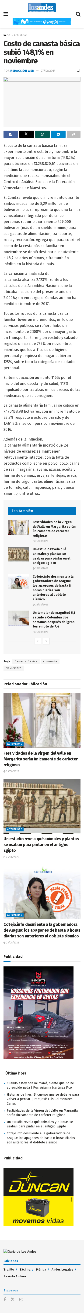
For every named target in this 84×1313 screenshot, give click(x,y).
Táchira (25, 1269)
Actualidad (21, 35)
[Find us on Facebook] (5, 1300)
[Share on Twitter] (26, 134)
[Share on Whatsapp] (42, 134)
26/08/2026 (41, 541)
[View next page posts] (46, 641)
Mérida (41, 1269)
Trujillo (9, 1269)
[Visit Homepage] (42, 7)
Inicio (7, 35)
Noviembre (13, 668)
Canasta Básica (26, 661)
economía (50, 661)
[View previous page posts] (37, 641)
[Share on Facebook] (11, 134)
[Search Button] (78, 14)
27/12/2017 (48, 70)
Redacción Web (22, 70)
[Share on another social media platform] (73, 134)
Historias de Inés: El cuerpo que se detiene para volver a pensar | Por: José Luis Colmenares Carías (43, 1099)
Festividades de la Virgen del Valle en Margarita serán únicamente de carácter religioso (40, 759)
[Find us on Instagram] (21, 1300)
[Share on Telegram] (58, 134)
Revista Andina (15, 1276)
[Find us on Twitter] (12, 1300)
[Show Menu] (6, 14)
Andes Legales (62, 1269)
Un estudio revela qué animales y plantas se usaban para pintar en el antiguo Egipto (41, 844)
